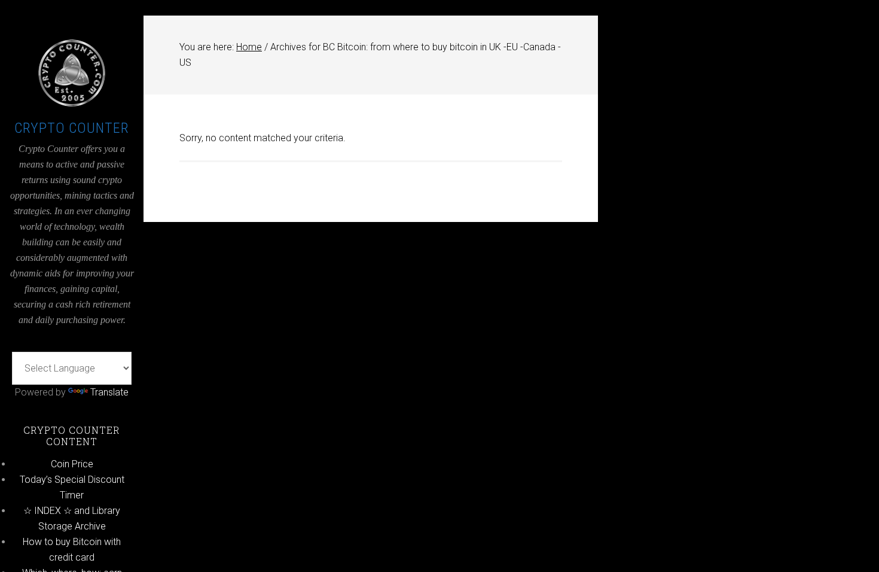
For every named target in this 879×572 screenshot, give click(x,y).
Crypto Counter (71, 128)
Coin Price (72, 464)
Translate (109, 392)
